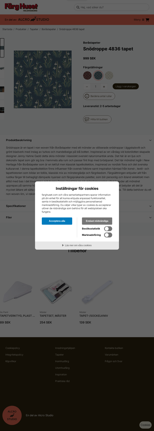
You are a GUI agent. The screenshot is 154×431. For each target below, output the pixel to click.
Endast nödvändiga (97, 221)
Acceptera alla (57, 221)
